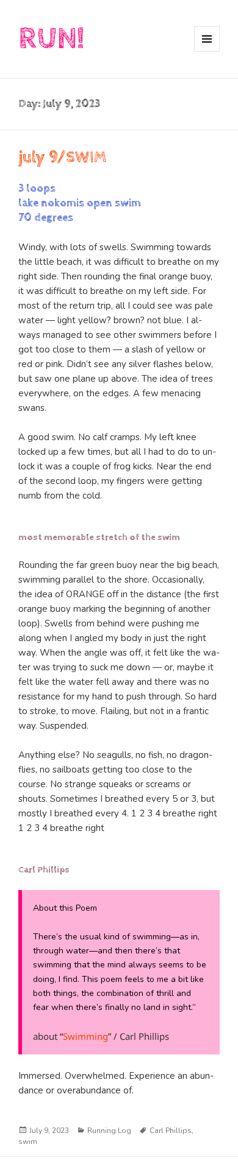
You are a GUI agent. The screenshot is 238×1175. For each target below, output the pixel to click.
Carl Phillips (171, 1130)
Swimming (85, 1036)
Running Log (109, 1130)
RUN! (51, 39)
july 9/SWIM (62, 157)
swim (27, 1141)
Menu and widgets (207, 51)
